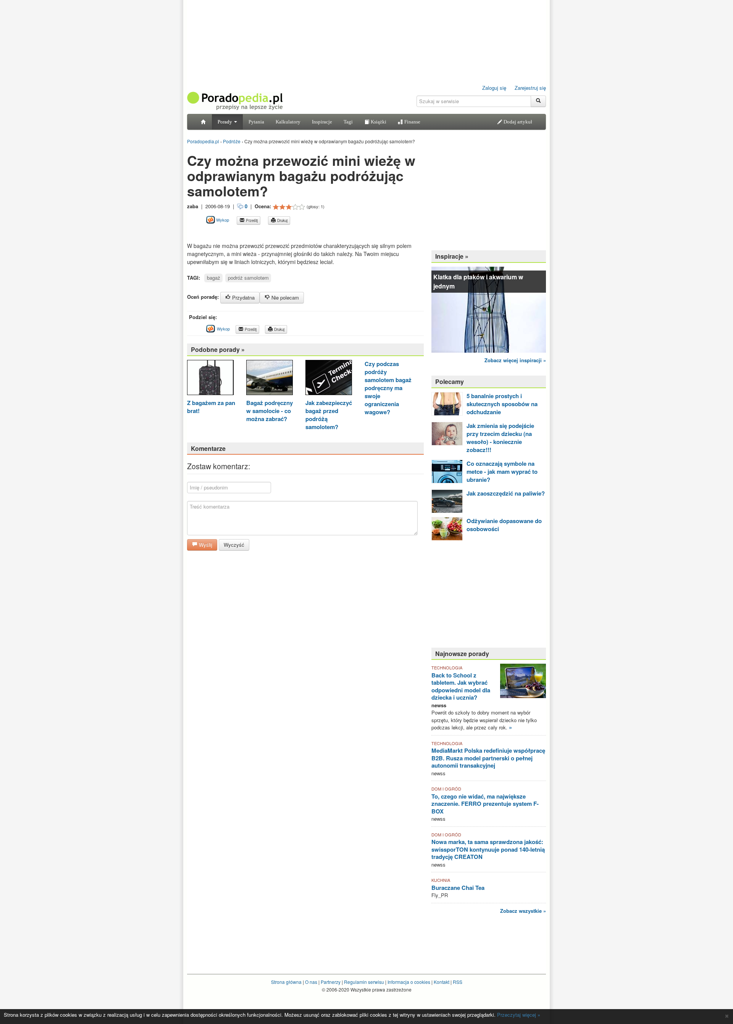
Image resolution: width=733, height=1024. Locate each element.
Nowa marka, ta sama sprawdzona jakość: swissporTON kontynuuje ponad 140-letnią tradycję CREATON (488, 849)
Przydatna (243, 297)
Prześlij (251, 220)
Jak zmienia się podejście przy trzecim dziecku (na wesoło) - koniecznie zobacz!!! (500, 437)
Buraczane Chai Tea (457, 887)
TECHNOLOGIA (446, 667)
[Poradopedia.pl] (235, 100)
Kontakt (441, 982)
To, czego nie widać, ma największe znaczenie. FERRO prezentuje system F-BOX (485, 803)
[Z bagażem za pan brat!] (210, 378)
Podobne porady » (218, 349)
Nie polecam (284, 297)
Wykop (222, 220)
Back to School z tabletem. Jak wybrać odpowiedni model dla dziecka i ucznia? (460, 686)
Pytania (256, 122)
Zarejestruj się (530, 87)
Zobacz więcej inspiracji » (515, 360)
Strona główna (286, 982)
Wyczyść (234, 544)
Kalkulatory (288, 122)
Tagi (348, 122)
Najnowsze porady (462, 653)
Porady (225, 122)
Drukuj (281, 220)
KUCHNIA (440, 880)
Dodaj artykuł (517, 122)
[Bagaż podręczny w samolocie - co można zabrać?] (269, 378)
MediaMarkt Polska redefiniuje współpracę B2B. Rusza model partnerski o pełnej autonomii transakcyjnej (488, 758)
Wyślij (204, 544)
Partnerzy (331, 982)
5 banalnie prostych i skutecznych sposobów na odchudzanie (502, 404)
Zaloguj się (494, 87)
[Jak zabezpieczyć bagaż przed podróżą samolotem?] (328, 378)
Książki (378, 122)
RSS (457, 982)
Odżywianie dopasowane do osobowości (504, 525)
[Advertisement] (276, 233)
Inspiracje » (451, 256)
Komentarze (208, 448)
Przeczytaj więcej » (518, 1014)
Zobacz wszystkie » (523, 910)
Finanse (411, 122)
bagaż (213, 277)
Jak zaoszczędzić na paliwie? (506, 493)
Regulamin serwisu (364, 982)
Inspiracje (322, 122)
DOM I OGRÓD (446, 789)
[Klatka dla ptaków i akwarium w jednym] (488, 309)
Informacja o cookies (408, 982)
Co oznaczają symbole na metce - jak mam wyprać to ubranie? (502, 471)
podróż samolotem (248, 277)
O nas (311, 982)
